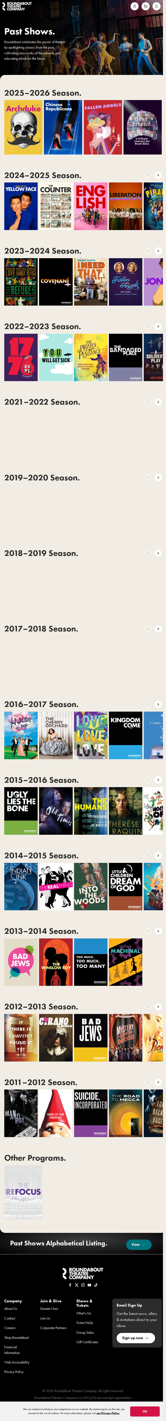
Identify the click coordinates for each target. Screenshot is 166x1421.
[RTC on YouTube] (89, 1285)
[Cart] (146, 6)
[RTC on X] (77, 1285)
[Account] (135, 6)
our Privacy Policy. (108, 1413)
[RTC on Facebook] (70, 1285)
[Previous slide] (148, 175)
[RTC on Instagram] (83, 1285)
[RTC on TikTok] (96, 1285)
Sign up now (132, 1337)
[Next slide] (158, 175)
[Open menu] (156, 6)
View (136, 1244)
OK (145, 1411)
